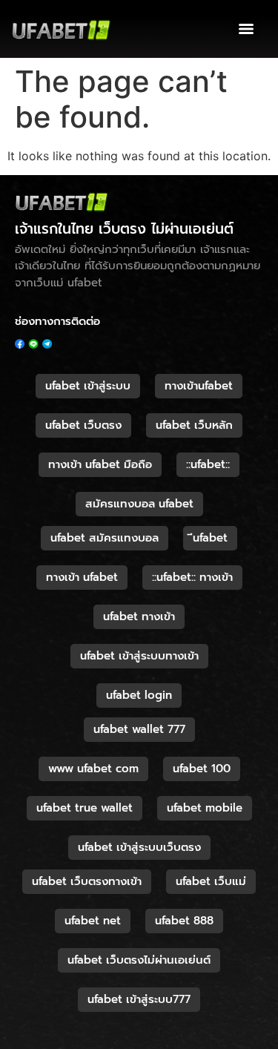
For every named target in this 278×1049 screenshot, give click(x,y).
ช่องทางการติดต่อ (57, 321)
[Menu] (246, 29)
